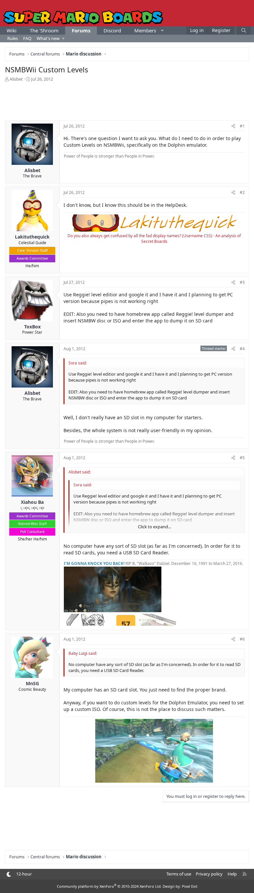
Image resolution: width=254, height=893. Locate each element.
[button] (162, 30)
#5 (242, 458)
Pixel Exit (189, 886)
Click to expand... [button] (154, 527)
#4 (242, 349)
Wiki (12, 30)
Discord (112, 30)
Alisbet (16, 79)
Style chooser (9, 874)
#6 (242, 639)
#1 (242, 126)
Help (232, 874)
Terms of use (178, 874)
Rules (12, 38)
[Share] (233, 126)
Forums (81, 30)
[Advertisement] (127, 100)
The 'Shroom (44, 30)
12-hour (24, 874)
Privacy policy (209, 874)
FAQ (27, 38)
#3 (242, 282)
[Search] (244, 30)
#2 (242, 192)
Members (145, 30)
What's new (48, 38)
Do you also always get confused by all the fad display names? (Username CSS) (139, 236)
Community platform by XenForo (109, 886)
